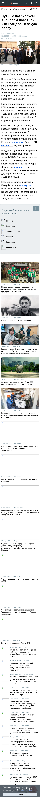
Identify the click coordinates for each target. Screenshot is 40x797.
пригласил (19, 167)
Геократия (6, 9)
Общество (22, 36)
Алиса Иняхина (7, 33)
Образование (19, 9)
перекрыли (26, 185)
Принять (20, 794)
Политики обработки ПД (27, 791)
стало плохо (17, 142)
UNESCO (32, 9)
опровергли (7, 145)
